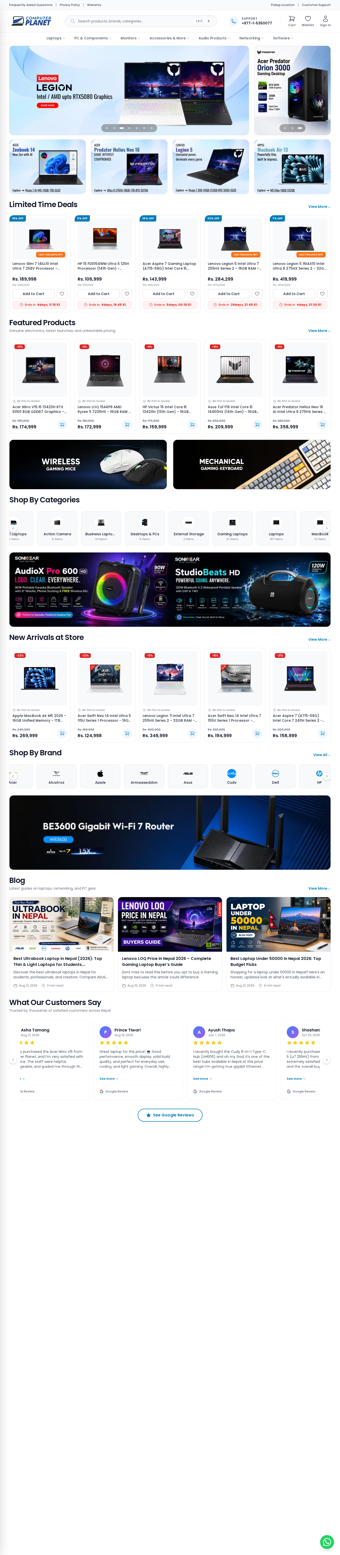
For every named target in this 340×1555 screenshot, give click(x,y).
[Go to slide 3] (122, 128)
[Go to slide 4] (129, 128)
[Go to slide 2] (114, 128)
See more (93, 1079)
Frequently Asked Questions (31, 5)
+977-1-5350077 (257, 23)
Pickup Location (283, 5)
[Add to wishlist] (62, 294)
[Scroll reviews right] (327, 1060)
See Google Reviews (173, 1115)
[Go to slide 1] (107, 128)
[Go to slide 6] (144, 128)
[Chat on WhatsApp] (327, 1542)
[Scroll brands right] (327, 776)
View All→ (322, 754)
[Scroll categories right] (327, 528)
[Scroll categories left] (13, 528)
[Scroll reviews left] (13, 1060)
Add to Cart (33, 293)
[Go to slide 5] (137, 128)
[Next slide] (242, 90)
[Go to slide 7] (152, 128)
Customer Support (316, 5)
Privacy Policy (70, 5)
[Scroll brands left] (13, 776)
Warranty (94, 5)
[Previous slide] (16, 90)
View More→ (319, 206)
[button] (292, 21)
